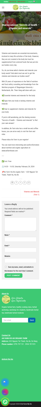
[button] (3, 7)
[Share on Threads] (25, 183)
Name (7, 235)
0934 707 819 (21, 2)
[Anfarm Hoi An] (22, 7)
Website (7, 256)
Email (7, 246)
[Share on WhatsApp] (12, 183)
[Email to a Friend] (29, 183)
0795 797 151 (12, 2)
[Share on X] (20, 183)
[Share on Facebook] (16, 183)
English (30, 2)
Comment (9, 215)
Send (32, 320)
